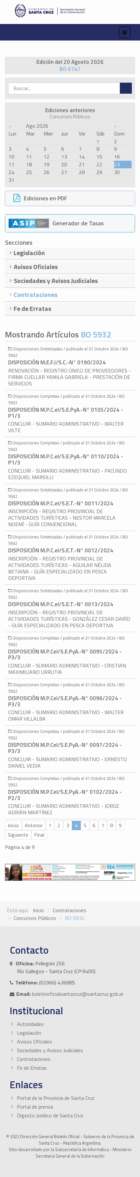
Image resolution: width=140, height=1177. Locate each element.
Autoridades (30, 1024)
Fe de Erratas (32, 1068)
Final (39, 835)
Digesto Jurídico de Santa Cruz (50, 1115)
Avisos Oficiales (34, 1041)
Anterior (34, 825)
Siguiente (18, 835)
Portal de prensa (35, 1107)
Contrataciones (69, 910)
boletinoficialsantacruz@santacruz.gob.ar (77, 994)
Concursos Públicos (35, 918)
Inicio (13, 825)
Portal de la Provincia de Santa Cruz (56, 1098)
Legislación (29, 1033)
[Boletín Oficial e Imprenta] (70, 10)
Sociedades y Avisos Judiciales (50, 1050)
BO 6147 (70, 69)
